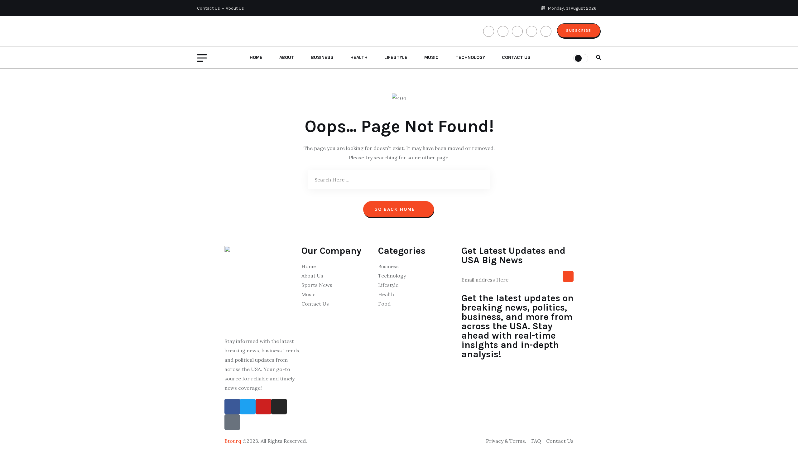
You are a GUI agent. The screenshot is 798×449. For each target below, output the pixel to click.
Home (256, 57)
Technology (470, 57)
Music (431, 57)
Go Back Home (395, 209)
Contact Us (208, 8)
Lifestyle (395, 57)
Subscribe (578, 30)
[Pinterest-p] (232, 422)
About (286, 57)
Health (359, 57)
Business (322, 57)
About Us (235, 8)
